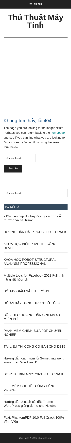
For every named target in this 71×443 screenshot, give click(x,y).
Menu (38, 4)
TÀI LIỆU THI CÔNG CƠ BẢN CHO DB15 (34, 346)
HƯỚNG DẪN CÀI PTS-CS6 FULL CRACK (35, 232)
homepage (58, 132)
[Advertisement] (35, 74)
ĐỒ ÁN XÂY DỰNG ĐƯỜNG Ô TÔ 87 (32, 303)
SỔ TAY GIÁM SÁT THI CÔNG (26, 291)
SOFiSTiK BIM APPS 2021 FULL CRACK (33, 374)
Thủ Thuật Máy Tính (35, 21)
